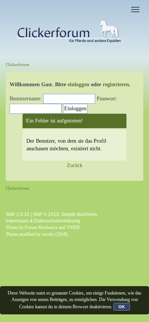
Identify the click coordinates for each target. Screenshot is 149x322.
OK (121, 306)
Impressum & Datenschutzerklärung (43, 221)
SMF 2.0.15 (17, 214)
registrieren (116, 84)
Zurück (75, 165)
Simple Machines (79, 214)
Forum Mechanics (41, 227)
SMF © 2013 (46, 214)
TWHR (73, 227)
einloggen (78, 84)
